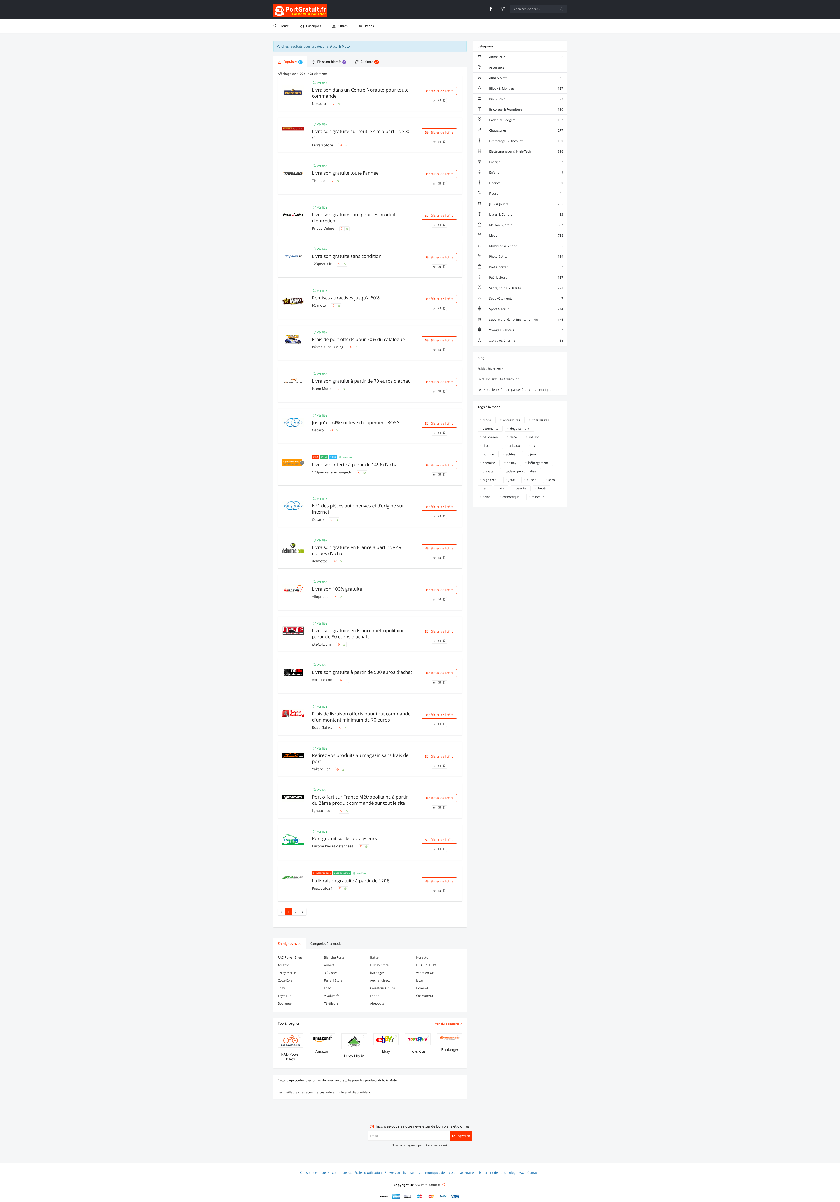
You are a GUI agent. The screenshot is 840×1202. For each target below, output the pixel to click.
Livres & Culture (525, 214)
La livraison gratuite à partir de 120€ (350, 881)
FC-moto (319, 305)
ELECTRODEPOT (427, 965)
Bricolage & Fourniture (525, 109)
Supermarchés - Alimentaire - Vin (525, 319)
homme (488, 454)
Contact (533, 1172)
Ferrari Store (323, 145)
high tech (490, 480)
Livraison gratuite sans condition (347, 256)
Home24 (422, 988)
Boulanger (285, 1003)
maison (534, 437)
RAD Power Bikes (290, 957)
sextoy (511, 463)
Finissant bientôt (330, 62)
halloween (490, 437)
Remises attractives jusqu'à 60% (346, 298)
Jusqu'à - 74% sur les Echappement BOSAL (357, 422)
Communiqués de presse (437, 1172)
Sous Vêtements (525, 298)
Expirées (369, 62)
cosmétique (511, 497)
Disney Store (379, 965)
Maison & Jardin (525, 225)
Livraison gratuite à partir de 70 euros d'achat (361, 381)
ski (534, 445)
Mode (525, 235)
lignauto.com (323, 810)
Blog (512, 1172)
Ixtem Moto (322, 388)
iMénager (377, 973)
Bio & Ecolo (525, 99)
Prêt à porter (525, 267)
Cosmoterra (424, 996)
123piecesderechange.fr (332, 472)
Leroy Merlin (287, 973)
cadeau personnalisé (521, 471)
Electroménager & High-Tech (525, 151)
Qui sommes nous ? (314, 1172)
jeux (512, 480)
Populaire (291, 62)
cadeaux (514, 445)
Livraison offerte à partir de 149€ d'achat (355, 464)
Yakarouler (321, 769)
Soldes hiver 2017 (490, 368)
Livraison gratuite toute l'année (345, 173)
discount (489, 445)
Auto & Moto (525, 78)
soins (486, 497)
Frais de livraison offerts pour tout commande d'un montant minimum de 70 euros (361, 717)
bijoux (531, 454)
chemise (489, 463)
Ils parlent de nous (492, 1172)
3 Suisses (331, 973)
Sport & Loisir (525, 309)
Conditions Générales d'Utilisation (357, 1172)
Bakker (375, 957)
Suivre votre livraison (400, 1172)
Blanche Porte (334, 957)
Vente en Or (425, 973)
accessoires (511, 420)
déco (513, 437)
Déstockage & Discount (525, 141)
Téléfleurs (331, 1003)
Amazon (284, 965)
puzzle (531, 480)
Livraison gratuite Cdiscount (498, 379)
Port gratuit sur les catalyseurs (344, 838)
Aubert (329, 965)
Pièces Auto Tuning (328, 347)
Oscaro (318, 430)
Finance (525, 183)
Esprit (374, 996)
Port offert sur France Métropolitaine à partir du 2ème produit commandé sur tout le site (360, 800)
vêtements (490, 428)
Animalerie (525, 57)
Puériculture (525, 277)
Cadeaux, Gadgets (525, 120)
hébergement (538, 463)
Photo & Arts (525, 256)
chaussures (540, 420)
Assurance (525, 67)
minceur (538, 497)
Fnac (327, 988)
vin (501, 488)
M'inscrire (461, 1136)
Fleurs (525, 193)
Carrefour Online (382, 988)
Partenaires (466, 1172)
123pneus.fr (322, 263)
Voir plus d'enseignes (447, 1024)
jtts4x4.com (322, 644)
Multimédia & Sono (525, 246)
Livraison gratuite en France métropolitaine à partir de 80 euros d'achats (360, 633)
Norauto (319, 103)
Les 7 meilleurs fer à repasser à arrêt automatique (514, 389)
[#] (384, 1196)
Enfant (525, 172)
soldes (510, 454)
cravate (488, 471)
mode (487, 420)
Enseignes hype (289, 944)
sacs (551, 480)
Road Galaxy (322, 727)
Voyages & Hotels (525, 330)
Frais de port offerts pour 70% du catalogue (358, 339)
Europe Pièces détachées (333, 846)
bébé (542, 488)
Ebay (281, 988)
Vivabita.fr (331, 996)
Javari (420, 980)
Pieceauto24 (322, 888)
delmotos (320, 561)
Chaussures (525, 130)
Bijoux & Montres (525, 88)
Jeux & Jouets (525, 204)
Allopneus (320, 596)
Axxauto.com (323, 679)
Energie (525, 162)
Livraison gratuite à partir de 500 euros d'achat (362, 672)
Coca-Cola (285, 980)
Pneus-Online (323, 228)
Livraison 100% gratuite (337, 589)
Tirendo (319, 180)
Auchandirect (380, 980)
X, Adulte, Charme (525, 340)
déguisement (519, 428)
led (485, 488)
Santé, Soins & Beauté (525, 288)
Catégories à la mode (325, 944)
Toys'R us (284, 996)
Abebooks (377, 1003)
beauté (521, 488)
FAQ (521, 1172)
